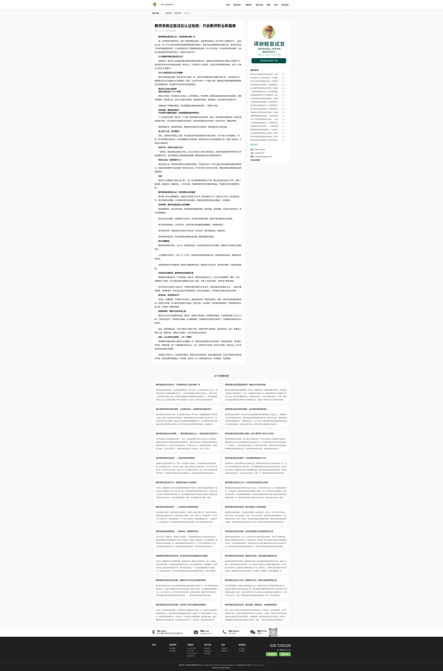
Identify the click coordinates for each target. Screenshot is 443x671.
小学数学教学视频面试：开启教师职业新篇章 (265, 102)
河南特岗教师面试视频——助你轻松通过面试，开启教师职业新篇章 (265, 116)
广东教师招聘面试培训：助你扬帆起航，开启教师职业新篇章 (265, 91)
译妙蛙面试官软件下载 (268, 61)
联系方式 (285, 654)
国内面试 (173, 648)
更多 (276, 5)
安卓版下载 (190, 656)
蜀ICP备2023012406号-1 (245, 665)
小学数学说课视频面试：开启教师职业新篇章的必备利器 (265, 123)
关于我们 (242, 648)
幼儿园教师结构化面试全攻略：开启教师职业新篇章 (265, 88)
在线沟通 (271, 654)
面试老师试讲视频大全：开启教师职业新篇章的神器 (265, 105)
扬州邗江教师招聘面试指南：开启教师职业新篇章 (265, 81)
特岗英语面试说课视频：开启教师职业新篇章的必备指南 (265, 85)
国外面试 (173, 651)
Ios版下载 (190, 651)
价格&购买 (178, 13)
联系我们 (285, 5)
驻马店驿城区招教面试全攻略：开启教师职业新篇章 (265, 98)
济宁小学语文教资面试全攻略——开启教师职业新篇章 (265, 119)
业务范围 (242, 651)
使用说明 (168, 13)
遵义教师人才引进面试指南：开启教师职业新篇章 (265, 78)
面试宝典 (187, 13)
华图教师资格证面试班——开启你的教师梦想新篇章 (265, 126)
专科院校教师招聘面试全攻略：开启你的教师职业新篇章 (265, 136)
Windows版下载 (192, 653)
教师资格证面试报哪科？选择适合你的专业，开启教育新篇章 (265, 140)
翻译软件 (224, 651)
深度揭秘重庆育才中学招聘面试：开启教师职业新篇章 (265, 95)
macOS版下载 (191, 648)
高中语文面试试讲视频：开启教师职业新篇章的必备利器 (265, 109)
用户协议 (221, 668)
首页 (228, 5)
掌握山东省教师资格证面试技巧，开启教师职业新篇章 (265, 74)
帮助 (268, 5)
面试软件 (237, 5)
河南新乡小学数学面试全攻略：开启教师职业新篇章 (265, 112)
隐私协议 (215, 668)
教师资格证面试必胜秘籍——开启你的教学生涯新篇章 (265, 130)
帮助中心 (228, 668)
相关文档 (259, 5)
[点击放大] (272, 632)
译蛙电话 (224, 648)
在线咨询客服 (255, 160)
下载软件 (248, 5)
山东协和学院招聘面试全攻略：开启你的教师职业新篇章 (265, 133)
